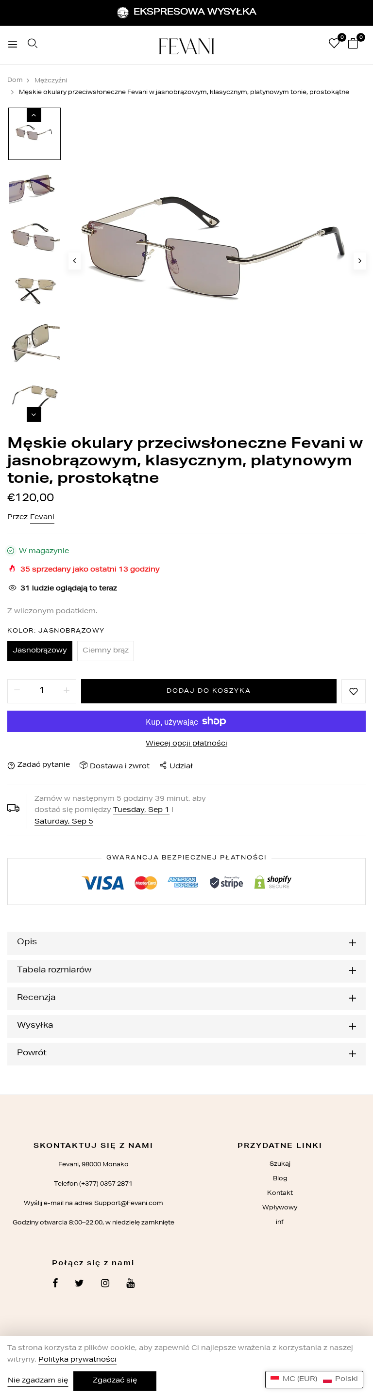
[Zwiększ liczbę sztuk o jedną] (66, 691)
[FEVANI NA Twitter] (79, 1284)
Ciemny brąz (106, 651)
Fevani (42, 517)
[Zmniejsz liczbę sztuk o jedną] (17, 691)
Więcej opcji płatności (186, 744)
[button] (314, 1379)
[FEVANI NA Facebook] (55, 1284)
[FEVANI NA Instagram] (105, 1284)
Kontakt (280, 1193)
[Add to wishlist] (353, 691)
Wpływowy (279, 1208)
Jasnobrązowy (40, 651)
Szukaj (280, 1164)
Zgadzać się (115, 1381)
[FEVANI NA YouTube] (130, 1284)
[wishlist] (334, 45)
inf (280, 1222)
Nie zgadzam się (38, 1381)
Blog (280, 1179)
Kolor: (56, 631)
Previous (34, 115)
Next (34, 414)
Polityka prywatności (77, 1360)
